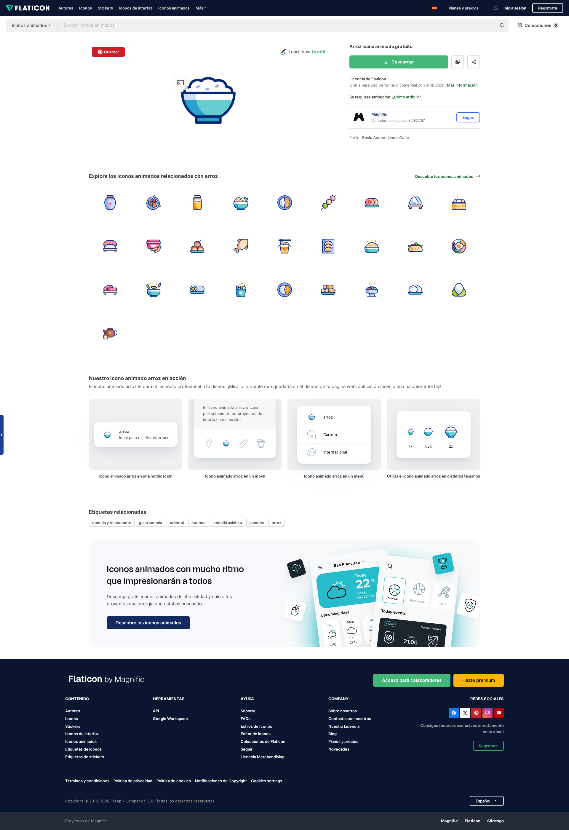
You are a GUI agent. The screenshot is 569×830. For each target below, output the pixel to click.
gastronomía (150, 522)
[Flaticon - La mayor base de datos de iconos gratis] (27, 8)
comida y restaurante (111, 522)
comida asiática (227, 522)
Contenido (77, 698)
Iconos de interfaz (135, 8)
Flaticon (472, 820)
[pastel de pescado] (241, 246)
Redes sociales (487, 698)
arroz (276, 522)
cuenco (198, 522)
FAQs (245, 718)
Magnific (449, 820)
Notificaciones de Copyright (221, 780)
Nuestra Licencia (343, 726)
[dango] (328, 202)
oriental (177, 522)
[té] (110, 333)
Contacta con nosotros (349, 718)
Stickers (105, 8)
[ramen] (241, 202)
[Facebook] (454, 713)
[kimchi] (153, 202)
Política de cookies (173, 780)
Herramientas (169, 698)
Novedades (338, 749)
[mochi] (371, 202)
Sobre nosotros (342, 710)
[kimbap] (197, 289)
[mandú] (328, 246)
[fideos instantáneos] (284, 246)
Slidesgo (495, 820)
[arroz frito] (371, 246)
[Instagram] (487, 713)
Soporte (248, 710)
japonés (257, 522)
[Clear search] (489, 25)
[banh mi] (415, 246)
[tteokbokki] (241, 289)
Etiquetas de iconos (83, 749)
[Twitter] (465, 713)
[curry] (284, 202)
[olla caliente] (371, 289)
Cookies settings (266, 781)
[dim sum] (459, 202)
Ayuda (247, 698)
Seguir (246, 749)
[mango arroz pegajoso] (284, 289)
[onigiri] (415, 202)
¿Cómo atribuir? (406, 97)
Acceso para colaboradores (412, 680)
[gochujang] (153, 246)
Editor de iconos (256, 733)
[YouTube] (499, 713)
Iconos (85, 8)
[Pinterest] (476, 713)
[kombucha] (197, 202)
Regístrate (547, 8)
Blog (332, 733)
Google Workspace (170, 718)
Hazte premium (478, 680)
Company (338, 698)
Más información (462, 85)
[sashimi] (110, 289)
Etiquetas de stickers (84, 756)
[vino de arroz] (110, 202)
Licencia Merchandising (262, 756)
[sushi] (110, 246)
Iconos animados (174, 8)
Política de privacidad (133, 780)
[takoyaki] (197, 246)
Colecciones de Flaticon (263, 741)
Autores (65, 8)
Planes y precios (464, 8)
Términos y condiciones (87, 780)
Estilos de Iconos (256, 726)
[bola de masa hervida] (415, 289)
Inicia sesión (515, 8)
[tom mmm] (153, 289)
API (156, 710)
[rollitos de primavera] (328, 289)
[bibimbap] (459, 246)
